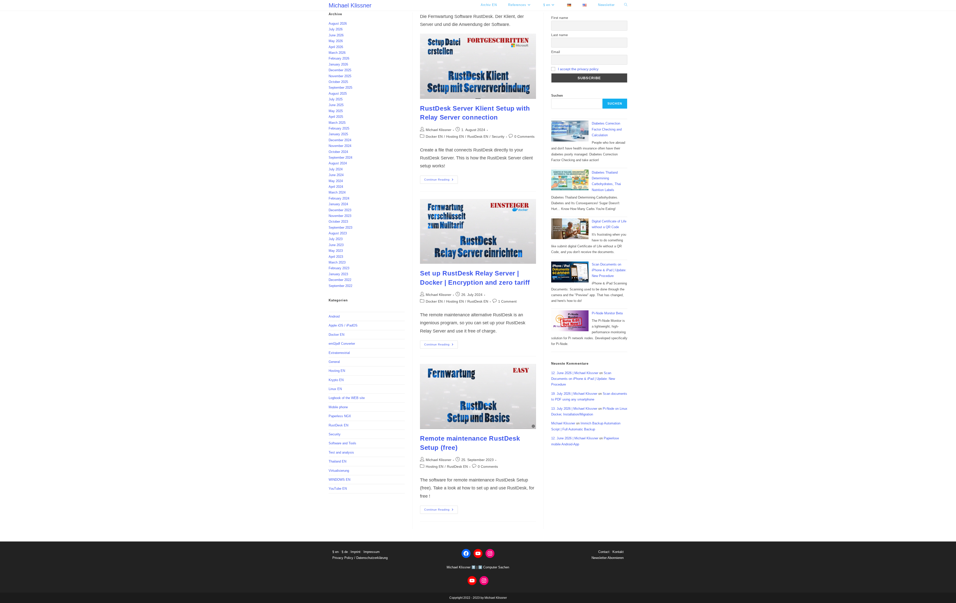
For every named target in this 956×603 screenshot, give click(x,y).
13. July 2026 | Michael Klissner (574, 408)
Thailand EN (337, 461)
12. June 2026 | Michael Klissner (574, 373)
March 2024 (337, 192)
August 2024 (338, 163)
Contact (603, 552)
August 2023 (338, 233)
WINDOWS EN (339, 479)
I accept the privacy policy (578, 69)
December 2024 (340, 140)
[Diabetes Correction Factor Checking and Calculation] (570, 131)
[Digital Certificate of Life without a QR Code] (570, 228)
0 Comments (524, 136)
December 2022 (340, 280)
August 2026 (338, 23)
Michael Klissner (350, 5)
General (334, 362)
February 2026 (339, 58)
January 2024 (338, 204)
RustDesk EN (477, 136)
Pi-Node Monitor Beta (607, 313)
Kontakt (618, 552)
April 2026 (336, 47)
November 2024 (340, 146)
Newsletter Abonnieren (608, 558)
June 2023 (336, 245)
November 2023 (340, 216)
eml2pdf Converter (342, 343)
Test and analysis (341, 452)
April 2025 (336, 117)
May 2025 (336, 111)
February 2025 (339, 128)
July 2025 (336, 99)
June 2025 (336, 105)
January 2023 (338, 274)
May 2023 (336, 251)
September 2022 (340, 286)
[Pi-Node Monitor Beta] (570, 321)
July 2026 (336, 29)
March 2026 (337, 53)
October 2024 (338, 152)
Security (498, 136)
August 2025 (338, 93)
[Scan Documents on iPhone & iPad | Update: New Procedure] (570, 272)
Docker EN (434, 136)
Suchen (557, 95)
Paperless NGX (340, 416)
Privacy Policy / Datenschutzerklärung (360, 558)
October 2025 (338, 82)
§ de (345, 552)
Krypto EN (336, 380)
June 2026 (336, 35)
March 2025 (337, 123)
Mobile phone (338, 407)
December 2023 (340, 210)
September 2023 (340, 227)
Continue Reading (441, 181)
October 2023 (338, 221)
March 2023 (337, 262)
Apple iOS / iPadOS (343, 325)
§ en (335, 552)
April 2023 (336, 257)
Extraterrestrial (339, 353)
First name (559, 18)
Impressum (371, 552)
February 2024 (339, 198)
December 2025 (340, 70)
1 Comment (507, 301)
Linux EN (335, 389)
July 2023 (336, 239)
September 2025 (340, 87)
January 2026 (338, 64)
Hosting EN (455, 136)
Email (555, 52)
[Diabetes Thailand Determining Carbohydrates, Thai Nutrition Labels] (570, 180)
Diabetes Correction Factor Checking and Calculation (607, 129)
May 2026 (336, 41)
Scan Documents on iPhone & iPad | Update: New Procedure (609, 270)
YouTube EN (338, 488)
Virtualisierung (339, 470)
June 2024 (336, 175)
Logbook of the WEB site (347, 398)
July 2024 (336, 169)
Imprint (355, 552)
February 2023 (339, 268)
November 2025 (340, 76)
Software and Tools (342, 443)
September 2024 (340, 157)
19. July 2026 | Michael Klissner (574, 394)
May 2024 (336, 181)
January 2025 (338, 134)
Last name (559, 35)
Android (334, 316)
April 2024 (336, 187)
